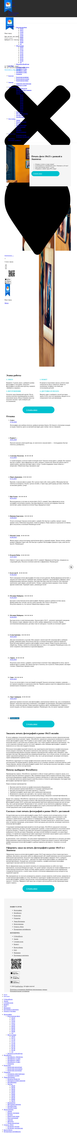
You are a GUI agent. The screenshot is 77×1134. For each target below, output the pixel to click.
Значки (18, 120)
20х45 (21, 102)
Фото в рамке (20, 45)
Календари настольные (22, 79)
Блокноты (19, 74)
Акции (16, 939)
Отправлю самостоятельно (23, 83)
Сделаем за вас (18, 941)
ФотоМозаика (20, 92)
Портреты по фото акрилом (23, 90)
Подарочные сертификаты (22, 929)
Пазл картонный (20, 127)
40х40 (21, 107)
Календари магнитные (22, 77)
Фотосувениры (18, 924)
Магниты (18, 130)
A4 (21, 62)
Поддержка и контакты (21, 955)
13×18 (21, 50)
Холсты (18, 93)
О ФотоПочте (18, 936)
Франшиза (17, 953)
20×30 (21, 57)
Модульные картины (22, 113)
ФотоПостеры (20, 115)
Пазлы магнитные (21, 132)
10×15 (21, 49)
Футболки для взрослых (23, 137)
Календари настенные (22, 80)
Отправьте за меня (21, 85)
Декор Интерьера (19, 921)
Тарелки (18, 128)
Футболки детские (21, 135)
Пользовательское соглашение (19, 991)
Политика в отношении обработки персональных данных (28, 989)
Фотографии (18, 910)
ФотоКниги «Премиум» (22, 67)
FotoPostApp (19, 986)
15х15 (21, 34)
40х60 (21, 108)
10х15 (21, 30)
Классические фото (21, 27)
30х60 (21, 103)
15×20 (21, 54)
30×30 (21, 59)
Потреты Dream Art (21, 88)
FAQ (15, 950)
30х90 (21, 105)
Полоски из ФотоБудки (22, 64)
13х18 (21, 32)
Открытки (17, 918)
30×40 (21, 60)
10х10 (21, 29)
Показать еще (15, 718)
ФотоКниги (17, 913)
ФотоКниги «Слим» (21, 69)
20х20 (21, 37)
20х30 (21, 39)
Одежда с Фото (19, 927)
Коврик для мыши (21, 122)
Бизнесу (16, 944)
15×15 (21, 52)
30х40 (21, 42)
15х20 (21, 35)
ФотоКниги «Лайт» (21, 70)
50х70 (21, 110)
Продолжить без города (12, 69)
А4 (21, 44)
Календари (17, 915)
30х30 (21, 40)
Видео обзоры (18, 947)
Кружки (18, 123)
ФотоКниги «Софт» (21, 72)
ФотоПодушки (20, 117)
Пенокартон (19, 112)
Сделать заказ (37, 173)
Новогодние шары (21, 125)
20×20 (21, 55)
